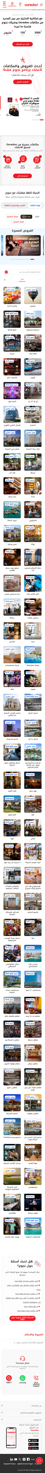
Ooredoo (35, 1430)
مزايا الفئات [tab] (35, 205)
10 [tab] (17, 259)
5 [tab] (34, 119)
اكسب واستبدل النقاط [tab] (15, 205)
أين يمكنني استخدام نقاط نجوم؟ (26, 1293)
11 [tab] (15, 259)
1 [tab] (42, 119)
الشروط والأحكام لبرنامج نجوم (29, 1342)
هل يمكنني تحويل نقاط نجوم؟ (27, 1310)
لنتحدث (9, 1381)
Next (5, 279)
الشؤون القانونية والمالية (30, 1413)
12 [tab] (14, 259)
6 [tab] (32, 119)
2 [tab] (38, 119)
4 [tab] (35, 119)
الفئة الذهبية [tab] (12, 216)
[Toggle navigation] (41, 4)
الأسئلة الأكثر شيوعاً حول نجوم (22, 1318)
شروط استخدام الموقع (25, 1463)
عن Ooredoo (36, 1406)
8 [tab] (20, 259)
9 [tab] (18, 259)
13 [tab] (12, 259)
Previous (40, 279)
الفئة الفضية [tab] (18, 221)
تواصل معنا (22, 1381)
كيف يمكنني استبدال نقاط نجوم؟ (26, 1281)
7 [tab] (21, 259)
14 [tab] (11, 259)
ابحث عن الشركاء (22, 44)
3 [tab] (37, 119)
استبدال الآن (22, 176)
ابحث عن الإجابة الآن (22, 1365)
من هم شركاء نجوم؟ (31, 1306)
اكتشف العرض (22, 81)
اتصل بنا (36, 1381)
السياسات (37, 1420)
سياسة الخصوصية (10, 1463)
